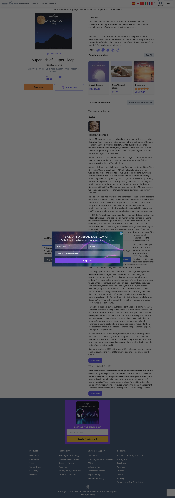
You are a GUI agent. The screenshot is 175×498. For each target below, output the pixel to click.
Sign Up (87, 260)
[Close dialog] (121, 233)
